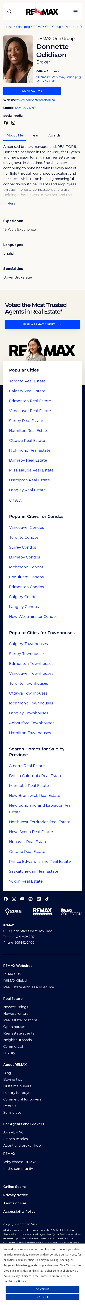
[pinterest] (30, 898)
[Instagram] (13, 122)
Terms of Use (14, 1203)
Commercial (13, 1047)
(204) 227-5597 (25, 108)
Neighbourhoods (17, 1040)
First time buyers (17, 1086)
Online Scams (15, 1187)
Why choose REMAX (20, 1162)
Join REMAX (13, 1132)
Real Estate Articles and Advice (28, 987)
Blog (7, 1073)
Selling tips (12, 1113)
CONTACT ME (32, 91)
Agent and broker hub (22, 1145)
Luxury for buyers (18, 1093)
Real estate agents (18, 1033)
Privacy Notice (15, 1195)
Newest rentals (15, 1014)
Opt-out (42, 1296)
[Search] (9, 11)
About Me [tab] (15, 135)
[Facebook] (5, 122)
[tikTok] (47, 898)
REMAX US (12, 974)
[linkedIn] (38, 898)
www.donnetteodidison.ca (36, 100)
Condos (26, 527)
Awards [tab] (54, 135)
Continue (42, 1289)
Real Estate (27, 381)
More (11, 203)
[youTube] (22, 898)
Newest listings (15, 1007)
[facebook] (5, 898)
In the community (18, 1169)
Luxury (9, 1053)
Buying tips (12, 1080)
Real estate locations (20, 1020)
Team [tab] (35, 135)
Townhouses (28, 644)
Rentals (9, 1106)
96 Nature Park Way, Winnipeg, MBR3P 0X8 (58, 79)
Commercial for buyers (22, 1099)
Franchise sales (15, 1139)
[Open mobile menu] (75, 11)
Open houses (14, 1027)
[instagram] (14, 898)
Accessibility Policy (19, 1211)
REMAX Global (15, 981)
